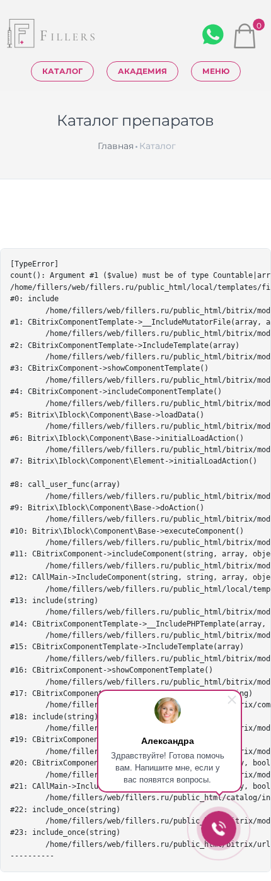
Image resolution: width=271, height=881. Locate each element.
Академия (142, 71)
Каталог (62, 71)
